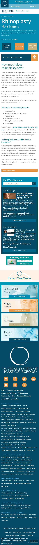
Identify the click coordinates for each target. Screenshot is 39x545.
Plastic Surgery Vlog (7, 495)
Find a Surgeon (15, 6)
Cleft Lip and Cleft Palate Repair (22, 460)
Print (34, 59)
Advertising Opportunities (9, 505)
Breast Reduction (29, 414)
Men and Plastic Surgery (23, 436)
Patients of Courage (24, 396)
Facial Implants (11, 425)
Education (24, 514)
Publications (32, 514)
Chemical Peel (19, 419)
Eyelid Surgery (32, 422)
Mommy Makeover (19, 439)
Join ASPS (13, 514)
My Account (5, 514)
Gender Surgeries (6, 465)
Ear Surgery (23, 422)
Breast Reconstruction (23, 457)
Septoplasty (5, 474)
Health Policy (33, 517)
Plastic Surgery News (7, 493)
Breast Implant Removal (23, 411)
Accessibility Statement (12, 535)
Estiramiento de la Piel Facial (22, 483)
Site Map (22, 535)
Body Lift (15, 408)
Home (3, 390)
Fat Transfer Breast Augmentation (11, 428)
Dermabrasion (5, 422)
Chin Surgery (29, 419)
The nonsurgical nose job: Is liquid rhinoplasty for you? (15, 209)
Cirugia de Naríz (29, 480)
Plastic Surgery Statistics (22, 495)
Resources (4, 520)
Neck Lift (28, 439)
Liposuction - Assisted (8, 436)
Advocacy (20, 517)
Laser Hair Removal (30, 431)
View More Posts (19, 220)
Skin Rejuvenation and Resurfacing (11, 447)
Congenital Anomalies (7, 463)
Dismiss (34, 541)
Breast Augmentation (7, 411)
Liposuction (19, 433)
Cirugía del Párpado (7, 483)
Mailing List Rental (6, 508)
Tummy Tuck (30, 450)
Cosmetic (10, 390)
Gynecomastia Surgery (30, 428)
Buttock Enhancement (27, 417)
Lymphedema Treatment (8, 468)
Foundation (14, 399)
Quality (26, 517)
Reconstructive (19, 390)
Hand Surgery (30, 465)
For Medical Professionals (12, 512)
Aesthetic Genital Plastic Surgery (11, 405)
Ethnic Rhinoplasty (10, 247)
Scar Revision (30, 471)
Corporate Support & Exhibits (22, 508)
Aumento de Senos (18, 480)
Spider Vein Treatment (30, 447)
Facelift (3, 425)
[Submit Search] (34, 183)
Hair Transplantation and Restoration (12, 431)
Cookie (5, 543)
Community (4, 517)
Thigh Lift (15, 450)
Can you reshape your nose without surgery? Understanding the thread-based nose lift (18, 214)
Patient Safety (6, 396)
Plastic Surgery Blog (21, 493)
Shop (18, 514)
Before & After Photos (9, 393)
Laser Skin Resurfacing (8, 433)
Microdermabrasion (7, 439)
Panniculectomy (20, 471)
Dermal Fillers (15, 422)
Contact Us (30, 535)
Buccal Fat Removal (13, 417)
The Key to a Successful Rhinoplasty (25, 231)
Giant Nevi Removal (19, 465)
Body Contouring (6, 408)
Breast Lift (20, 414)
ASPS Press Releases (7, 498)
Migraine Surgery (31, 468)
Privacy (27, 542)
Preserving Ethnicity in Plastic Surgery (17, 244)
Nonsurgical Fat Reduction (9, 445)
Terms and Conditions (29, 532)
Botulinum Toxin (24, 408)
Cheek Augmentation (7, 419)
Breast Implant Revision (8, 414)
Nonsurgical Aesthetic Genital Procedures (14, 442)
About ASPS (5, 399)
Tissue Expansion (28, 474)
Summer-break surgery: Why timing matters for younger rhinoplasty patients (25, 196)
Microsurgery (21, 468)
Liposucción (4, 486)
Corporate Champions (24, 505)
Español (15, 39)
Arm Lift (24, 405)
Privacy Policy (7, 532)
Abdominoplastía (6, 480)
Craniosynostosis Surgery (23, 463)
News (14, 396)
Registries (12, 517)
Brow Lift (4, 417)
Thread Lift (22, 450)
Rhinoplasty (21, 445)
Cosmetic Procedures (7, 16)
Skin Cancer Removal (16, 474)
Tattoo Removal (6, 450)
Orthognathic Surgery (7, 471)
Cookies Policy (17, 532)
